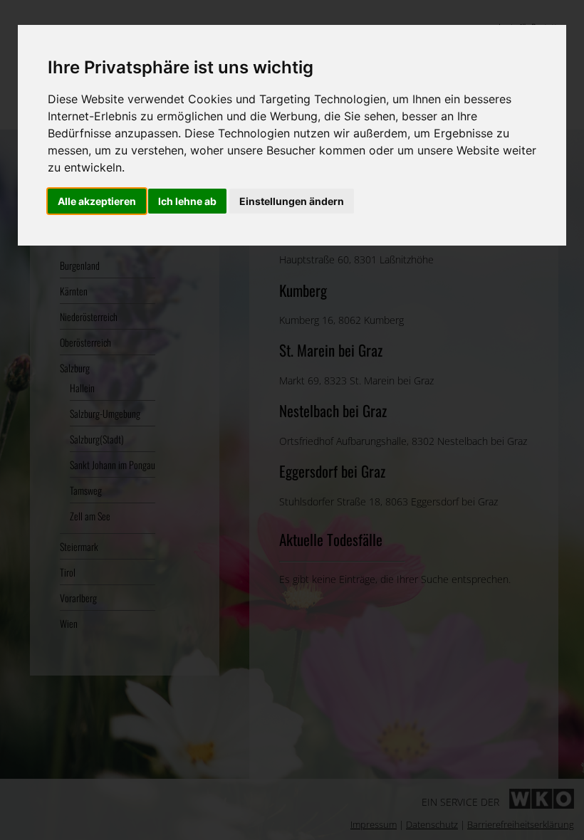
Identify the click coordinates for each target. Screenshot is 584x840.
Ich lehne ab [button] (187, 201)
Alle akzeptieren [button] (97, 201)
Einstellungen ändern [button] (291, 201)
